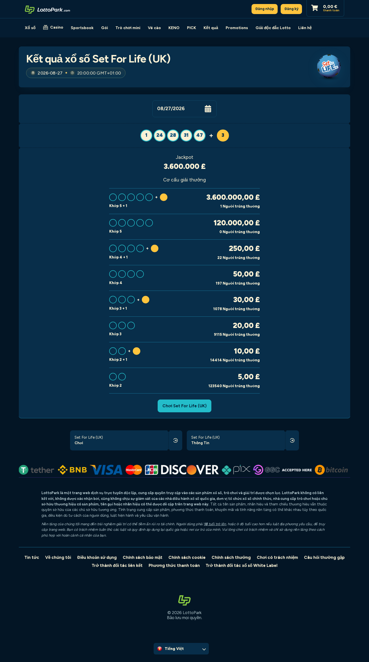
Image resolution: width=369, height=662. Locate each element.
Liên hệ (305, 27)
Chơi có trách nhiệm (277, 557)
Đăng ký (291, 9)
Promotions (237, 27)
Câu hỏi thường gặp (324, 557)
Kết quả (211, 27)
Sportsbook (82, 27)
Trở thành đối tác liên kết (117, 565)
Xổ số (30, 27)
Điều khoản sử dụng (97, 557)
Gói (104, 27)
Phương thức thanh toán (174, 565)
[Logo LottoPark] (47, 9)
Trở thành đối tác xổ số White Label (241, 565)
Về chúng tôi (58, 557)
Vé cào (154, 27)
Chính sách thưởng (231, 557)
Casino (56, 27)
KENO (173, 27)
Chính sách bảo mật (142, 557)
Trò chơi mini (127, 27)
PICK (191, 27)
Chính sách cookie (187, 557)
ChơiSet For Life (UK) (184, 405)
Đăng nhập (264, 9)
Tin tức (31, 557)
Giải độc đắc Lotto (273, 27)
